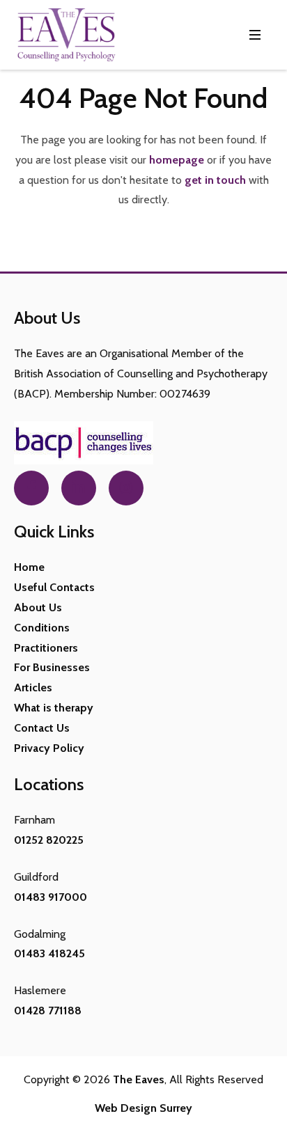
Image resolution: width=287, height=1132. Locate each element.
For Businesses (52, 667)
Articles (33, 687)
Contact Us (42, 727)
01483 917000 (50, 897)
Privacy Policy (49, 748)
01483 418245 (49, 953)
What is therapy (53, 707)
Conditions (42, 627)
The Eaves (138, 1079)
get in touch (215, 180)
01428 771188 (48, 1010)
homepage (176, 159)
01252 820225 (49, 840)
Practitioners (46, 647)
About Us (38, 607)
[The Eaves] (66, 34)
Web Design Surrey (143, 1108)
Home (29, 567)
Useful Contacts (54, 587)
